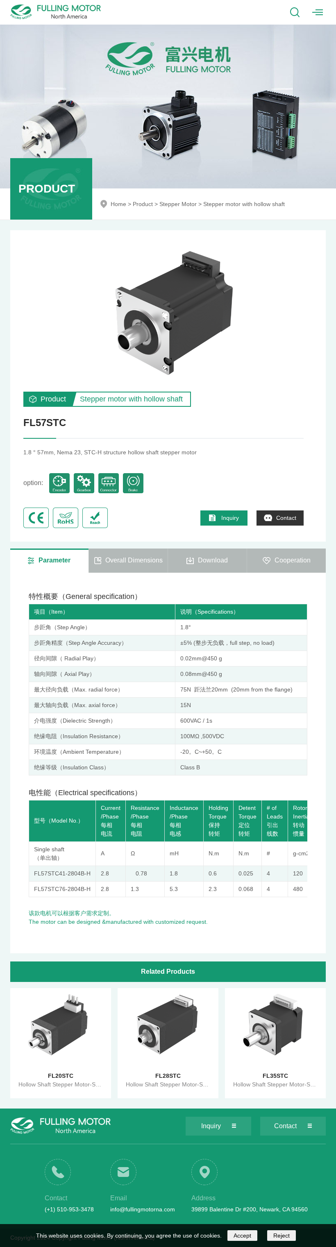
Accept (242, 1235)
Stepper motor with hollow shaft (244, 204)
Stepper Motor (178, 204)
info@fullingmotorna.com (142, 1209)
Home (118, 204)
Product (143, 204)
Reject (281, 1235)
